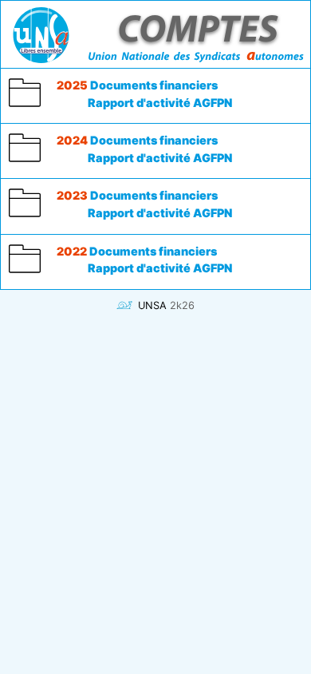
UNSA (152, 305)
